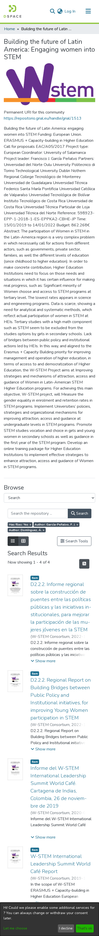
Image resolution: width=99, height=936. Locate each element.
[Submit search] (52, 11)
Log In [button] (70, 11)
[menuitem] (60, 11)
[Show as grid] (23, 541)
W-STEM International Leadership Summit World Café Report (60, 864)
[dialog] (49, 919)
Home (9, 29)
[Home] (12, 11)
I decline (66, 928)
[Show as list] (13, 541)
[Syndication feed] (84, 564)
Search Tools (76, 541)
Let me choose (15, 928)
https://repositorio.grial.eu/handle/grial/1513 (42, 118)
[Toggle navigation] (88, 11)
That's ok (84, 928)
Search (81, 513)
